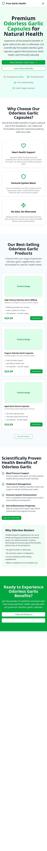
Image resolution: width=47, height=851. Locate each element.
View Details (36, 318)
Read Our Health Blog (11, 518)
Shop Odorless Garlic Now (22, 62)
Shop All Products (23, 614)
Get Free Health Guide (23, 620)
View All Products (23, 436)
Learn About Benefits (23, 68)
